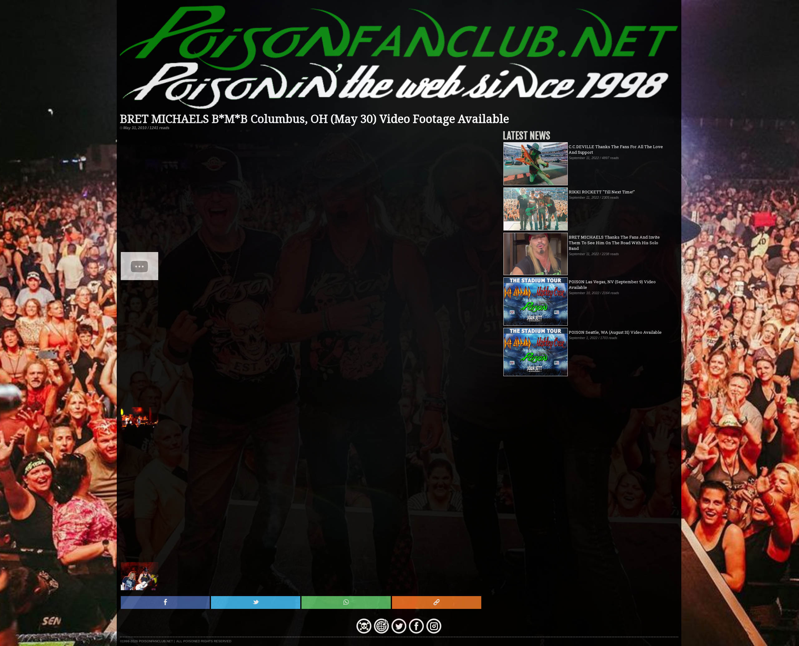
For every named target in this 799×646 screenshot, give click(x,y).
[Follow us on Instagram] (433, 631)
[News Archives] (363, 631)
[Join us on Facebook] (416, 631)
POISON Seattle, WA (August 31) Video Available (615, 332)
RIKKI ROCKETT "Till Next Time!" (602, 192)
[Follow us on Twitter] (398, 631)
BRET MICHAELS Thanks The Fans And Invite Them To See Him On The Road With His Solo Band (614, 242)
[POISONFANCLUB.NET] (399, 109)
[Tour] (381, 631)
